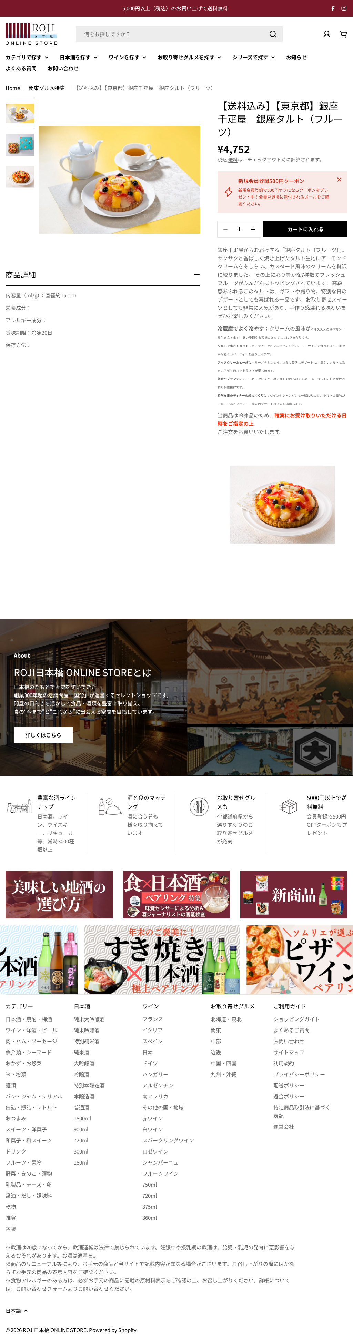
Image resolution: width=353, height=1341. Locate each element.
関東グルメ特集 (47, 87)
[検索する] (273, 34)
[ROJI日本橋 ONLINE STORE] (59, 894)
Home (13, 87)
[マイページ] (327, 34)
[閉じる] (339, 179)
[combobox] (179, 34)
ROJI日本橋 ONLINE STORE (55, 1329)
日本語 (13, 1310)
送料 (233, 159)
